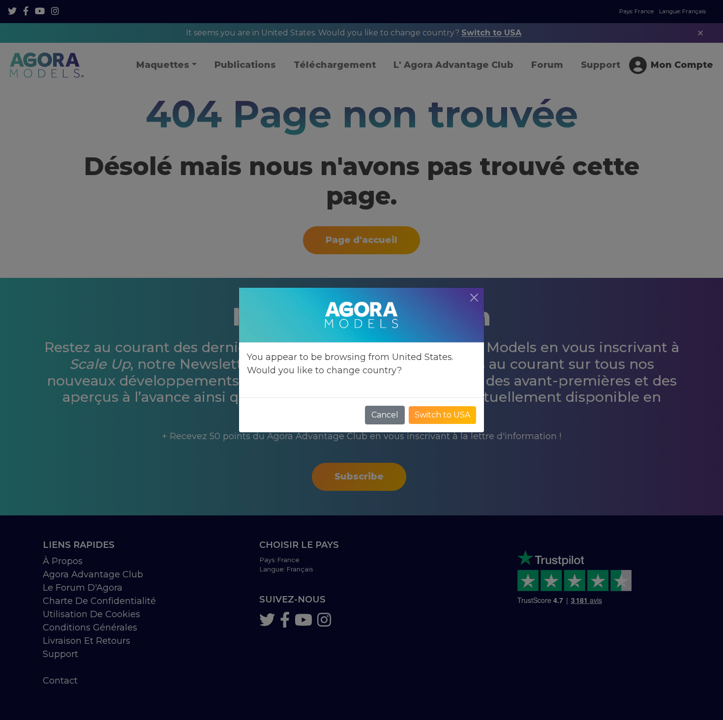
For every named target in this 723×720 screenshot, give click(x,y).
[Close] (474, 297)
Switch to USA (442, 415)
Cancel (384, 415)
